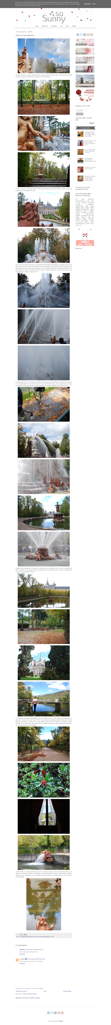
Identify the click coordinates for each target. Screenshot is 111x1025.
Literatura (84, 212)
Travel (52, 936)
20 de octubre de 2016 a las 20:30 (36, 959)
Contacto (54, 26)
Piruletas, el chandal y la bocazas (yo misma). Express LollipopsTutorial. (90, 178)
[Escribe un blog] (21, 934)
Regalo (78, 207)
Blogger (61, 1021)
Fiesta (92, 206)
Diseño (78, 215)
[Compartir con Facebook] (25, 934)
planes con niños (38, 936)
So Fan (78, 202)
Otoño (77, 220)
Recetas (91, 212)
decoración (91, 199)
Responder (22, 954)
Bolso (92, 223)
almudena (22, 949)
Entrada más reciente (21, 991)
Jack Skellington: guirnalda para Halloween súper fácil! (90, 160)
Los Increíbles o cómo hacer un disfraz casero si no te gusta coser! (90, 142)
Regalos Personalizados (82, 209)
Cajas (77, 217)
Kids (67, 26)
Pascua (83, 217)
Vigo (77, 225)
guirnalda (78, 218)
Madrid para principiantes (27, 936)
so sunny (22, 959)
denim (92, 222)
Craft (87, 201)
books (92, 209)
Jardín (77, 212)
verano (87, 207)
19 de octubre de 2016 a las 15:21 (34, 949)
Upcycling (91, 202)
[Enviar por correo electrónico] (20, 934)
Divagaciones (79, 206)
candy (82, 207)
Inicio (37, 26)
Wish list (91, 217)
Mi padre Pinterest (81, 223)
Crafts (74, 26)
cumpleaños (90, 204)
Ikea (80, 225)
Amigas (84, 218)
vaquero (86, 222)
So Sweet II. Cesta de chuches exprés (90, 168)
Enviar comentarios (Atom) (30, 993)
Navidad (84, 202)
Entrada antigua (67, 991)
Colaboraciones (89, 214)
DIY (77, 199)
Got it (94, 4)
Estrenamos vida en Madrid (85, 210)
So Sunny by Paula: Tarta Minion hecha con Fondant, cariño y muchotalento (90, 134)
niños (92, 201)
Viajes (86, 206)
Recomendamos (46, 936)
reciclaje (78, 214)
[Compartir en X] (23, 934)
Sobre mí (45, 26)
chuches (78, 204)
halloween (91, 218)
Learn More (87, 4)
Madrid (92, 207)
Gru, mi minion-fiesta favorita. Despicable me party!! (90, 151)
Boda (88, 223)
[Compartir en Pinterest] (26, 934)
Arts (61, 26)
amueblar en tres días (87, 215)
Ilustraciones (84, 220)
